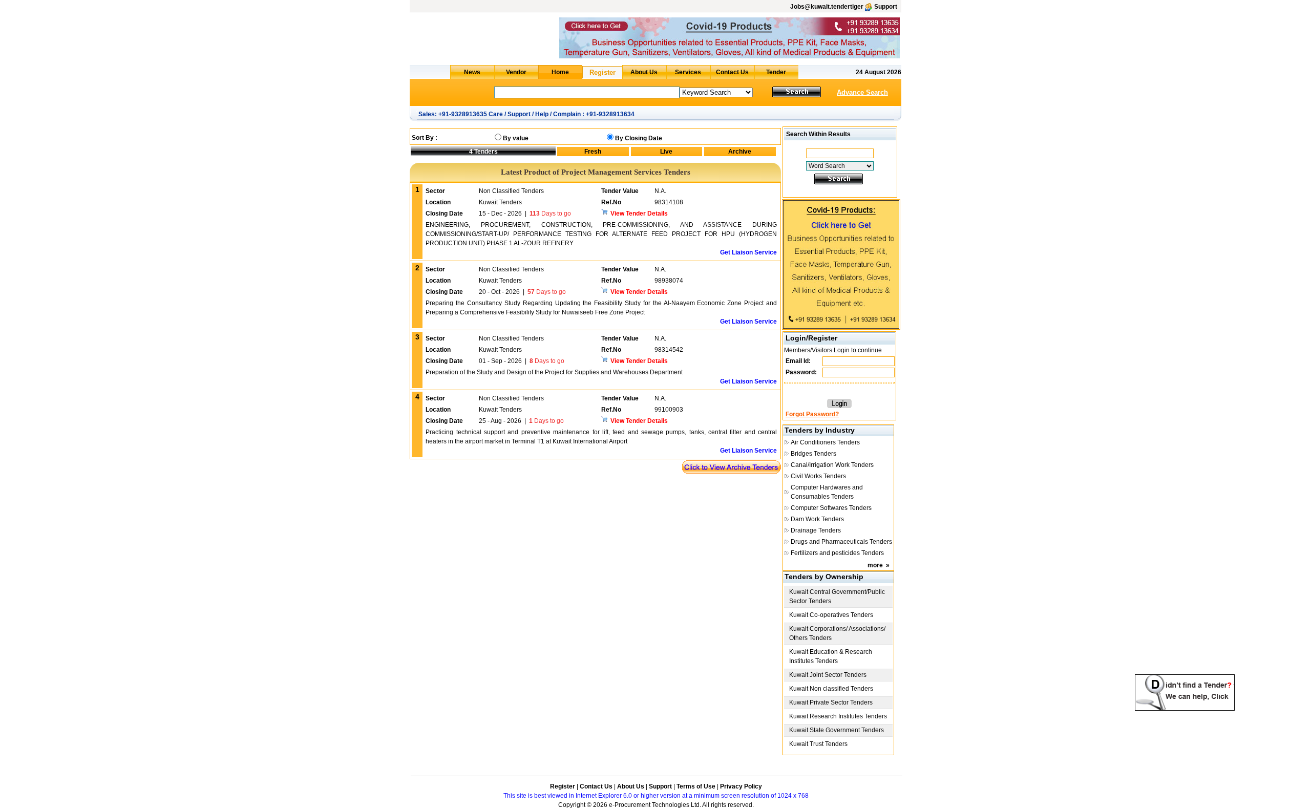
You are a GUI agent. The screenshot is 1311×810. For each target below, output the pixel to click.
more (875, 565)
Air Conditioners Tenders (825, 442)
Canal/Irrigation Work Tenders (832, 464)
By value (515, 138)
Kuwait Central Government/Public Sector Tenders (837, 596)
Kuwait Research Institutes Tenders (838, 716)
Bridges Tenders (813, 453)
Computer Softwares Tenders (831, 507)
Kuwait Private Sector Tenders (831, 702)
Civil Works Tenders (818, 476)
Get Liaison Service (748, 252)
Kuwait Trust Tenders (818, 744)
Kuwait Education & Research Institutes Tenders (830, 656)
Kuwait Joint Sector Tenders (827, 674)
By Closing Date (638, 138)
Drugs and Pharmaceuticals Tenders (841, 541)
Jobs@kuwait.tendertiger (826, 6)
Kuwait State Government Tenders (836, 730)
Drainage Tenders (816, 530)
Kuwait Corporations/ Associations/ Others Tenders (837, 633)
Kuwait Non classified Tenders (831, 688)
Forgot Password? (812, 414)
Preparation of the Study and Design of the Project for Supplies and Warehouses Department (554, 372)
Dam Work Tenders (817, 519)
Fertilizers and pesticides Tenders (837, 553)
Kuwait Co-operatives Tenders (831, 615)
